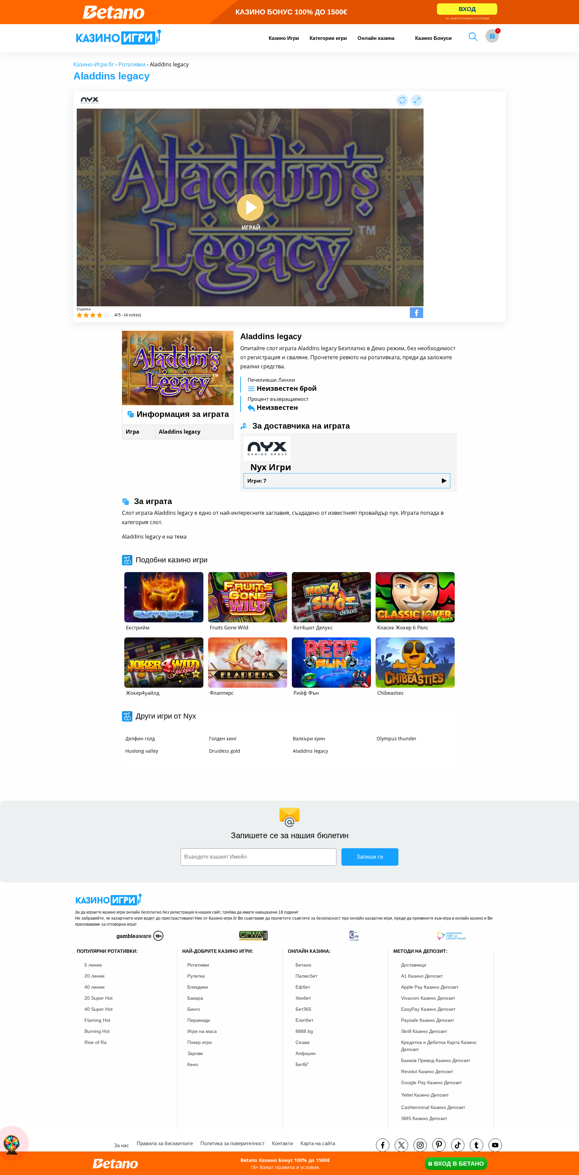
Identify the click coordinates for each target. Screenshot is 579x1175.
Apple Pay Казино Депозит (429, 987)
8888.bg (304, 1031)
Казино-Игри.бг (93, 64)
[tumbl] (476, 1145)
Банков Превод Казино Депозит (435, 1060)
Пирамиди (198, 1020)
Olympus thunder (396, 738)
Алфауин (306, 1053)
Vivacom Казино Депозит (428, 998)
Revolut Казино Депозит (427, 1071)
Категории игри (328, 38)
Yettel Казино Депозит (425, 1095)
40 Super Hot (98, 1009)
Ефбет (303, 987)
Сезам (303, 1042)
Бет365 (303, 1009)
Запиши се (370, 857)
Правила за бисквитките (165, 1143)
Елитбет (304, 1020)
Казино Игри (284, 38)
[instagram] (420, 1145)
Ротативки (132, 64)
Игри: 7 (256, 480)
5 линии (93, 965)
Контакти (282, 1143)
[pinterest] (439, 1145)
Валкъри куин (309, 738)
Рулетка (196, 976)
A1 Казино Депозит (422, 976)
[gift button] (492, 36)
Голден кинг (223, 738)
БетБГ (302, 1064)
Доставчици (413, 965)
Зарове (195, 1053)
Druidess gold (224, 751)
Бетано (303, 965)
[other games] (163, 597)
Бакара (195, 998)
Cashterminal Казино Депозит (433, 1107)
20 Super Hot (98, 998)
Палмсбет (306, 976)
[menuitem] (283, 38)
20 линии (94, 976)
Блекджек (197, 987)
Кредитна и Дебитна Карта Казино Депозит (438, 1046)
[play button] (250, 207)
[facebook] (382, 1145)
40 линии (94, 987)
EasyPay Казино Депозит (428, 1009)
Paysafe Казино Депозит (427, 1020)
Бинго (193, 1009)
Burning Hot (97, 1031)
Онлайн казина (376, 38)
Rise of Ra (95, 1042)
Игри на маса (202, 1031)
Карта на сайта (318, 1143)
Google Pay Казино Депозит (431, 1082)
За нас (121, 1145)
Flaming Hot (97, 1020)
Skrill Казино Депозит (424, 1031)
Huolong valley (141, 751)
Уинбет (303, 998)
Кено (192, 1064)
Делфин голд (140, 738)
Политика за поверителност (232, 1143)
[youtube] (495, 1145)
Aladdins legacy (310, 751)
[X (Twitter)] (401, 1145)
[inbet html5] (289, 12)
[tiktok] (457, 1145)
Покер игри (199, 1042)
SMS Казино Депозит (424, 1118)
